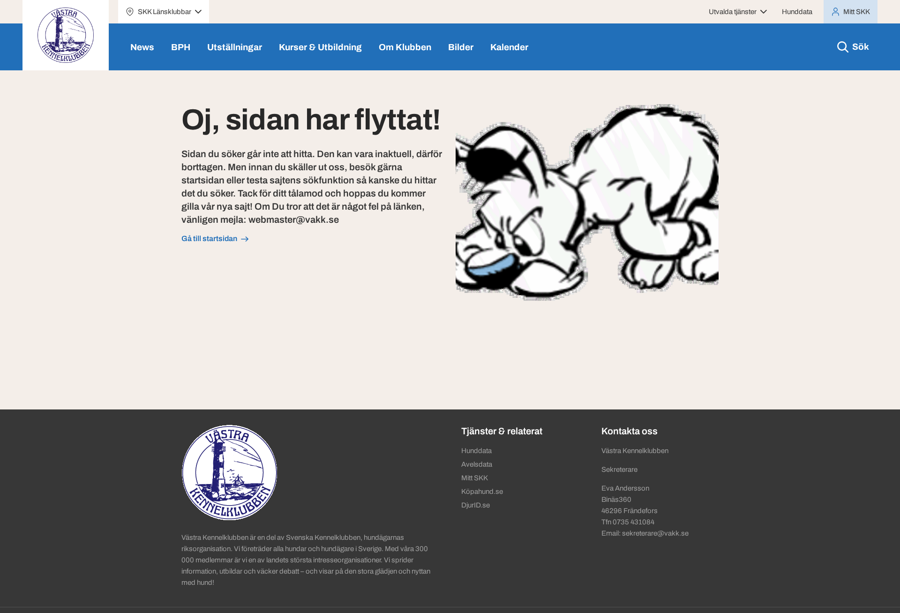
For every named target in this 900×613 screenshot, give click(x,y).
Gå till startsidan (209, 238)
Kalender (509, 47)
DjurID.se (475, 505)
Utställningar (234, 47)
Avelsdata (476, 464)
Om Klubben (405, 47)
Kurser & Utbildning (320, 47)
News (142, 47)
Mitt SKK (474, 478)
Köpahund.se (482, 491)
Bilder (460, 47)
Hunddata (797, 11)
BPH (180, 47)
